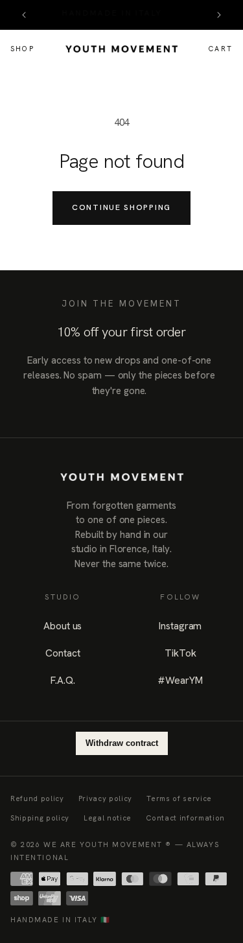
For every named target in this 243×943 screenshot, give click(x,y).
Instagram (180, 626)
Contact (62, 653)
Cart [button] (221, 50)
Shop (22, 48)
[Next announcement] (219, 15)
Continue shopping (121, 207)
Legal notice (108, 817)
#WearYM (180, 680)
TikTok (180, 653)
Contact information (185, 817)
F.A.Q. (63, 680)
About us (62, 626)
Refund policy (37, 798)
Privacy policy (105, 798)
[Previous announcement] (24, 15)
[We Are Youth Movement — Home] (121, 48)
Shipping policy (39, 817)
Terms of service (179, 798)
